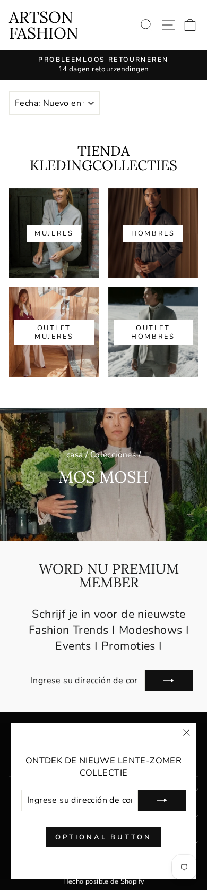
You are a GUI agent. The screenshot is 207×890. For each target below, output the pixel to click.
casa (74, 454)
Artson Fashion (44, 25)
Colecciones (113, 454)
